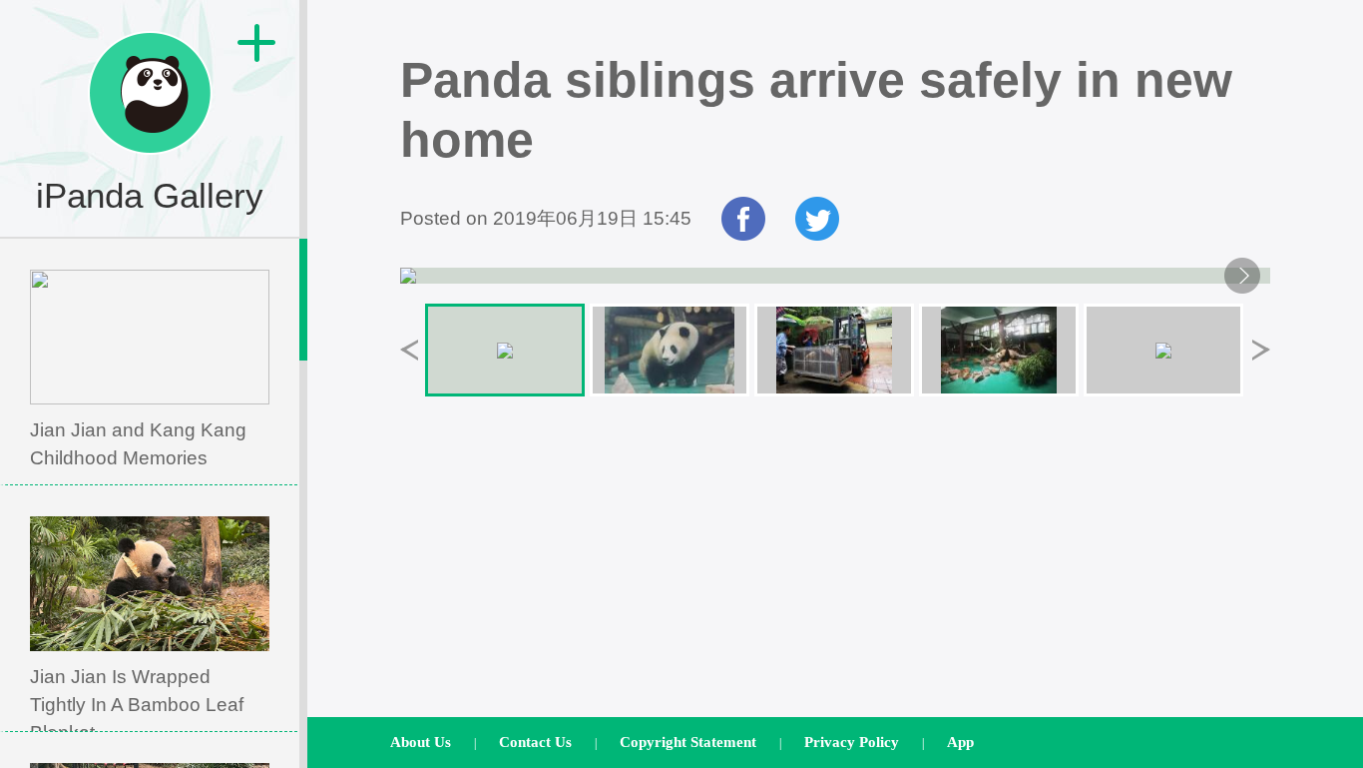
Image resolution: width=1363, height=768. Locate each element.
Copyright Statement (688, 742)
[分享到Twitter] (817, 234)
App (960, 742)
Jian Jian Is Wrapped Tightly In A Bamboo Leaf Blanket (136, 704)
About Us (420, 742)
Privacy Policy (851, 742)
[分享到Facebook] (743, 234)
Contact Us (535, 742)
